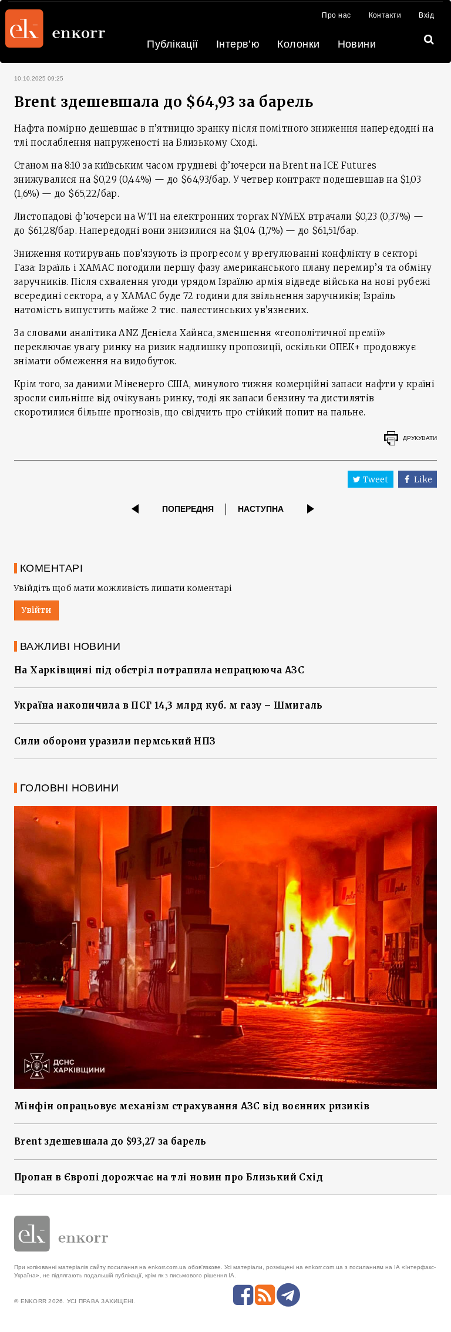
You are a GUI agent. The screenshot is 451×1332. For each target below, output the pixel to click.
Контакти (385, 15)
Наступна (261, 509)
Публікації (172, 44)
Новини (357, 44)
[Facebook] (243, 1295)
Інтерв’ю (238, 44)
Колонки (298, 44)
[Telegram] (288, 1295)
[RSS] (265, 1295)
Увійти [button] (36, 610)
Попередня (188, 509)
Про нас (336, 15)
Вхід (426, 15)
